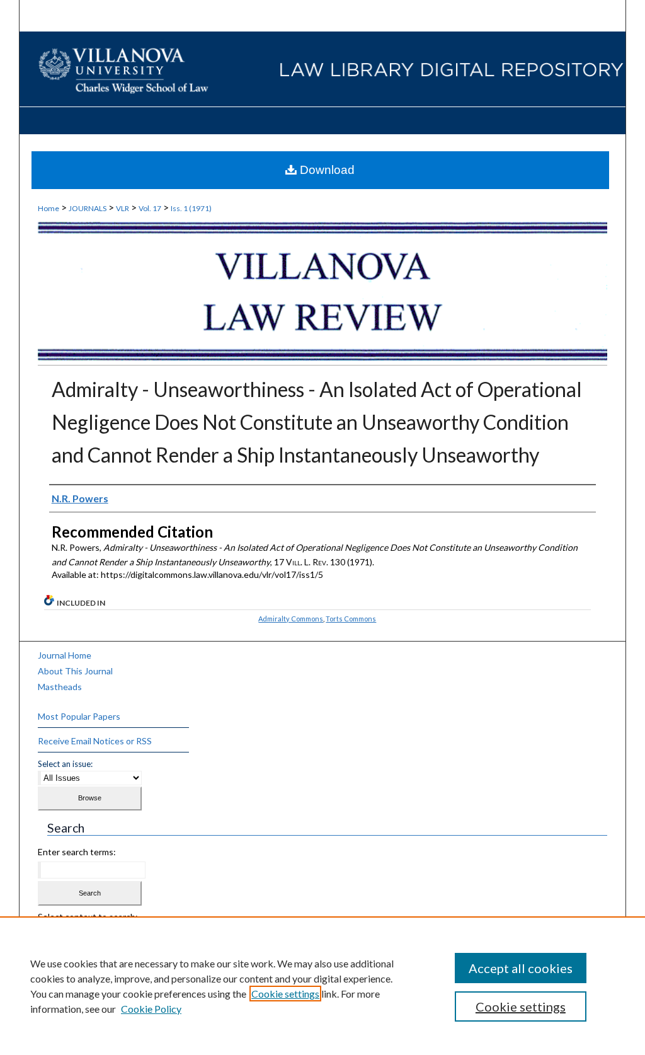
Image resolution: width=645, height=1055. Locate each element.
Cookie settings (285, 994)
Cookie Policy (151, 1009)
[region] (322, 985)
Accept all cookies (521, 968)
